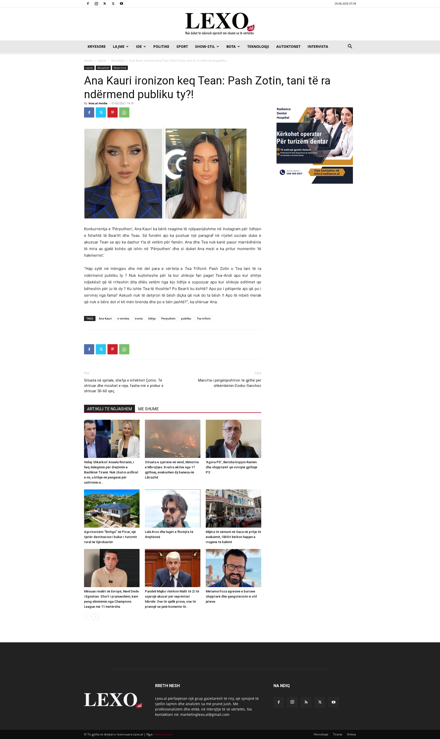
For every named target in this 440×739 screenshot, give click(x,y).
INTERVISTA (318, 46)
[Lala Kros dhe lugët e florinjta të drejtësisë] (172, 508)
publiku (186, 318)
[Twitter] (113, 3)
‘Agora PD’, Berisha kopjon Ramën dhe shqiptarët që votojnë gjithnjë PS (231, 467)
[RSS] (104, 3)
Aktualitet (118, 60)
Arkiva (351, 734)
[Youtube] (121, 3)
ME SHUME (148, 409)
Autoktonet (288, 46)
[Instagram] (96, 3)
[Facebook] (88, 3)
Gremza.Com (163, 734)
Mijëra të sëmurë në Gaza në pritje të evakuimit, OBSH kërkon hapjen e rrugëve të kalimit (233, 537)
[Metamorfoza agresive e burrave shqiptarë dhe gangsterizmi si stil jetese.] (233, 568)
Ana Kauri (105, 318)
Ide (139, 46)
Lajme (119, 46)
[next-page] (95, 617)
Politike (161, 46)
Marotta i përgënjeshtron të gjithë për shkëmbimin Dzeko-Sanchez (229, 383)
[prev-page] (87, 617)
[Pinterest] (112, 112)
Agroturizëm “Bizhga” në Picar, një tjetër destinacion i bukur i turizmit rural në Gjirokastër (110, 537)
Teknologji (258, 46)
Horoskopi (321, 734)
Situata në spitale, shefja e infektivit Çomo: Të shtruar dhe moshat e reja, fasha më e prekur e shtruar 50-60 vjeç (123, 385)
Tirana (337, 734)
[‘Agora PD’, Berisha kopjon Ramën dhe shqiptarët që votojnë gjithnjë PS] (233, 439)
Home (88, 60)
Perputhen (168, 318)
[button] (350, 47)
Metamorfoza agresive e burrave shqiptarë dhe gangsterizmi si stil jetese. (231, 596)
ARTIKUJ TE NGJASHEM (109, 409)
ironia (139, 318)
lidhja (152, 318)
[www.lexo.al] (220, 24)
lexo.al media (98, 103)
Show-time (120, 67)
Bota (231, 46)
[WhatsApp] (124, 112)
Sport (182, 46)
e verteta (123, 318)
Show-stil (205, 46)
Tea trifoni (204, 318)
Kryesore (97, 46)
